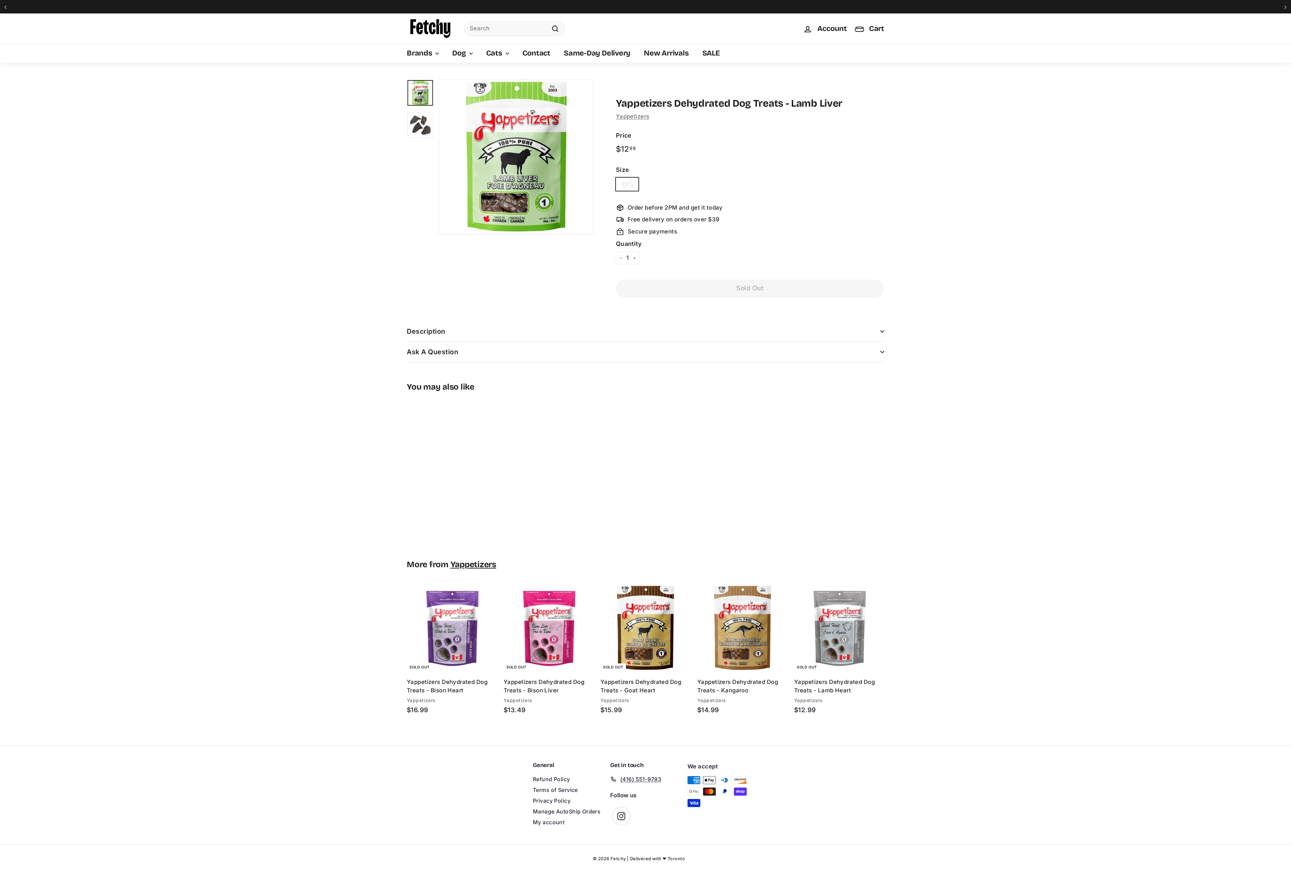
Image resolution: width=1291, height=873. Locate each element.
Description (426, 331)
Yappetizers (633, 116)
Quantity (628, 243)
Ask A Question (432, 352)
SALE (711, 53)
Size (622, 169)
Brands (420, 53)
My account (548, 822)
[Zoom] (516, 157)
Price (623, 135)
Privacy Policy (552, 800)
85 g (627, 184)
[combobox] (514, 28)
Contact (536, 53)
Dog (459, 53)
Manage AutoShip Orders (566, 811)
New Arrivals (666, 53)
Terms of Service (555, 790)
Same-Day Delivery (597, 53)
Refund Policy (551, 779)
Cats (495, 53)
